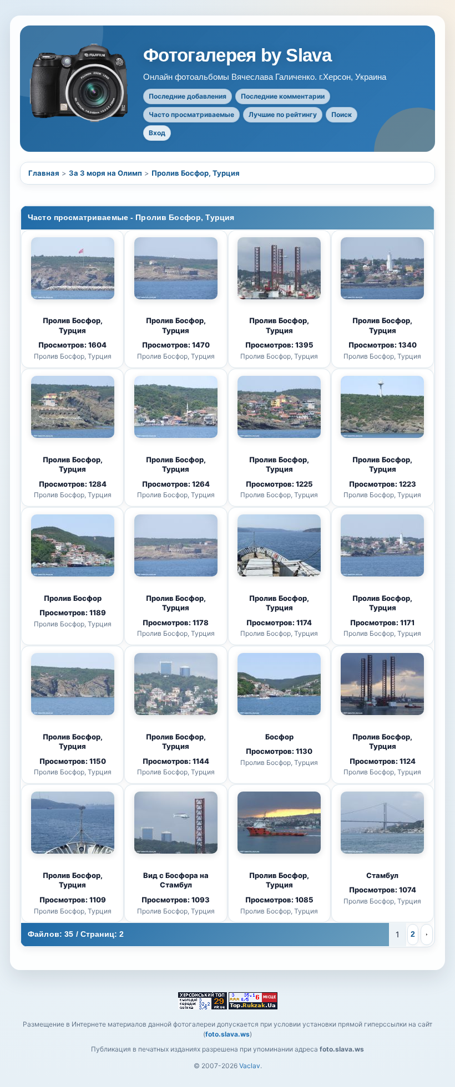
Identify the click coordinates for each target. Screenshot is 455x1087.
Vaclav (249, 1066)
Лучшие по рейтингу (283, 114)
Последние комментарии (283, 96)
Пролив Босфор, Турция (195, 173)
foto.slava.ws (227, 1034)
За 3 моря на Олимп (105, 173)
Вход (157, 133)
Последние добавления (187, 96)
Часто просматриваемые (191, 114)
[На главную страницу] (80, 83)
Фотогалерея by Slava (237, 55)
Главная (43, 173)
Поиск (341, 114)
